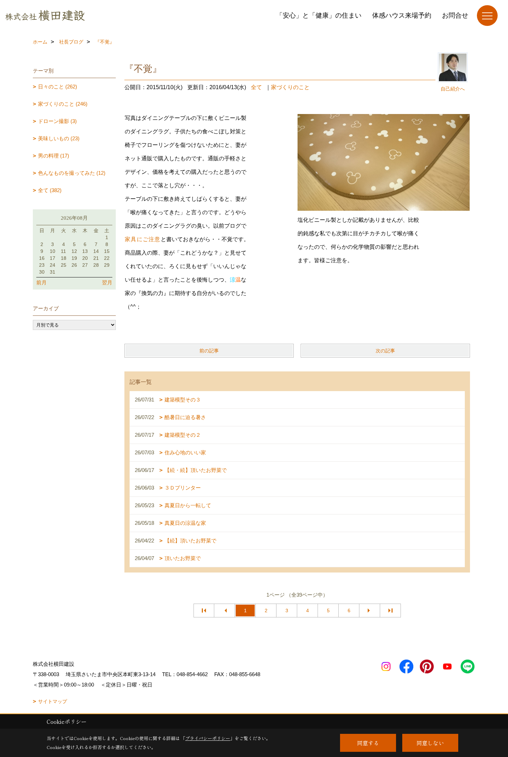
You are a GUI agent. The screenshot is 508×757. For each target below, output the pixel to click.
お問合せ (455, 15)
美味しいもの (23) (58, 138)
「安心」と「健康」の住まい (318, 15)
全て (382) (50, 190)
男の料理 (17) (53, 156)
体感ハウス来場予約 (401, 15)
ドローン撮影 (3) (57, 121)
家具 (131, 239)
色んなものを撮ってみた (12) (71, 173)
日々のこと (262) (57, 86)
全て (256, 87)
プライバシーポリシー (207, 738)
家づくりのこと (290, 87)
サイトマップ (52, 701)
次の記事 (385, 350)
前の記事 (209, 350)
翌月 (107, 282)
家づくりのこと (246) (62, 104)
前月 (41, 282)
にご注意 (149, 239)
